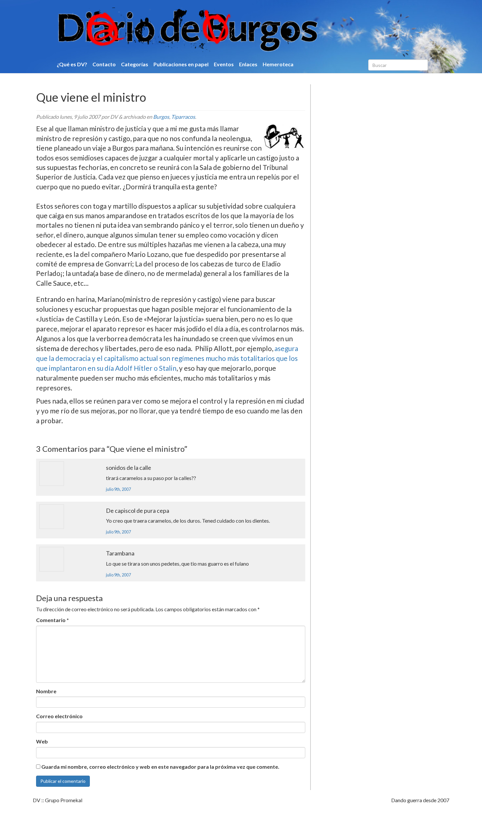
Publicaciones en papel (181, 64)
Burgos (161, 117)
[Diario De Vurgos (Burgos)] (222, 30)
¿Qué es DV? (72, 64)
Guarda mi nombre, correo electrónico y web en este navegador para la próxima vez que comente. (160, 766)
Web (42, 741)
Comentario (52, 620)
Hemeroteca (278, 64)
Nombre (46, 691)
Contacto (104, 64)
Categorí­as (134, 64)
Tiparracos (183, 117)
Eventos (224, 64)
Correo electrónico (59, 716)
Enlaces (248, 64)
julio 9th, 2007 (118, 489)
